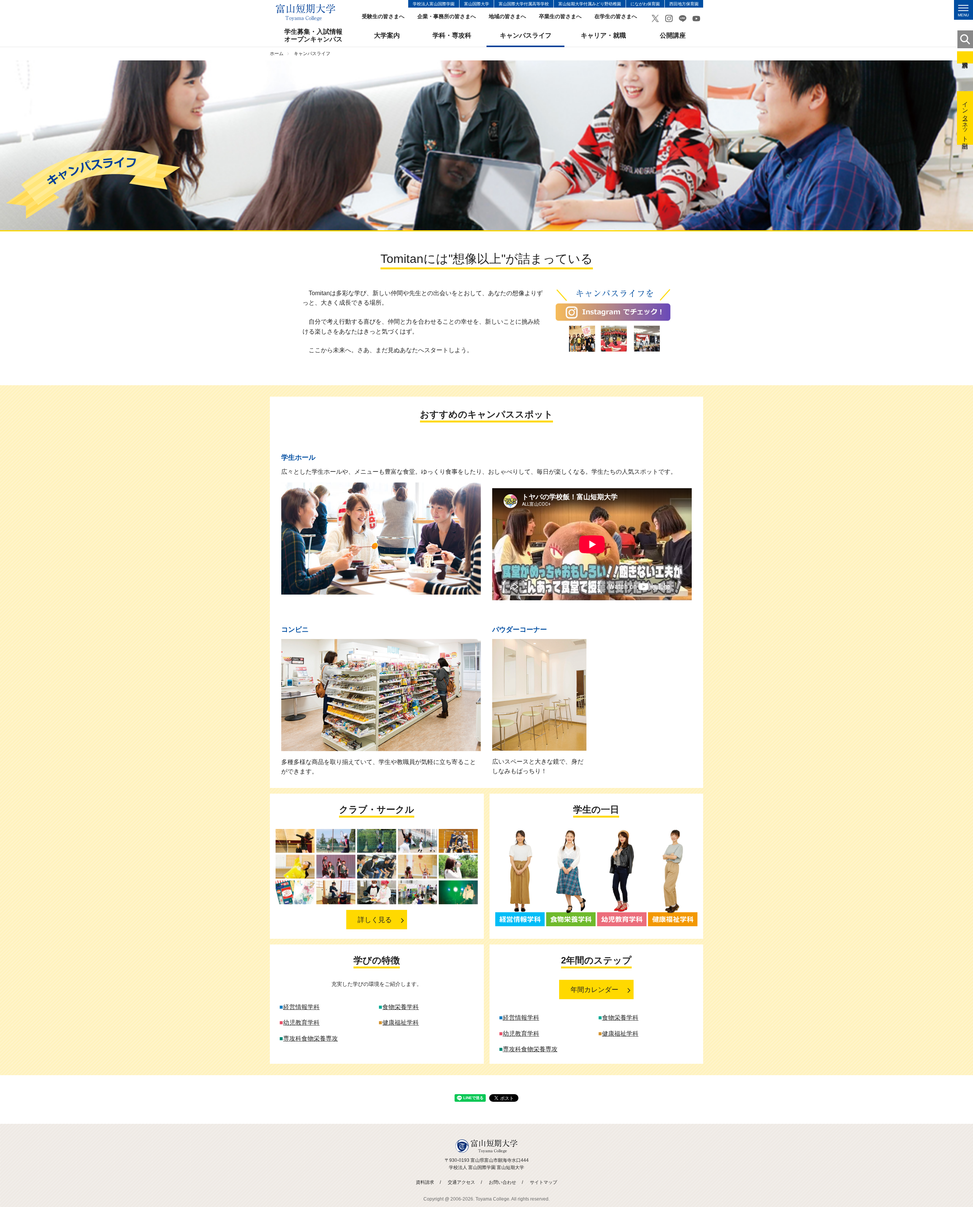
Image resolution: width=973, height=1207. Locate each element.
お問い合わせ (502, 1182)
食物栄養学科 (400, 1007)
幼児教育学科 (301, 1022)
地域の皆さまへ (507, 16)
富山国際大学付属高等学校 (524, 4)
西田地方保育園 (684, 4)
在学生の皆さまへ (615, 16)
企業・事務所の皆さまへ (446, 16)
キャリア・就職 (603, 35)
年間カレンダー (594, 989)
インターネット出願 (965, 118)
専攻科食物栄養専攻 (310, 1038)
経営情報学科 (301, 1007)
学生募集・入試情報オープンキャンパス (313, 35)
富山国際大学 (476, 4)
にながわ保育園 (645, 4)
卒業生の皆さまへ (560, 16)
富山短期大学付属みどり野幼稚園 (589, 4)
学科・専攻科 (452, 35)
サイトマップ (543, 1182)
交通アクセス (461, 1182)
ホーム (277, 53)
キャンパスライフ (525, 35)
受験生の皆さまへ (383, 16)
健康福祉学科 (400, 1022)
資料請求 (965, 57)
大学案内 (387, 35)
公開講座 (673, 35)
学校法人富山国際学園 (434, 4)
